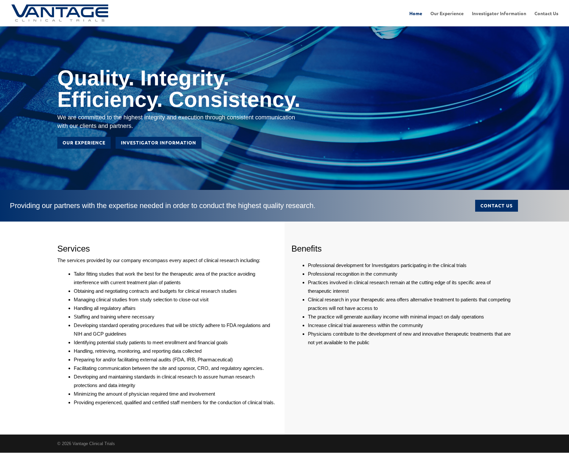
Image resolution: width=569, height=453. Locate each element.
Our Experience (447, 13)
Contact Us (546, 13)
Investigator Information (499, 13)
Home (415, 13)
